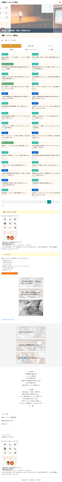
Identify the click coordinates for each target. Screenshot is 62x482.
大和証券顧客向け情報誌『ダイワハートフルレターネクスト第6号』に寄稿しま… (46, 146)
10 (40, 201)
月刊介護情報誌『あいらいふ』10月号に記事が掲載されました (46, 77)
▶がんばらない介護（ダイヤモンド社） (10, 215)
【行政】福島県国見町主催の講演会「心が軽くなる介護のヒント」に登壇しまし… (16, 174)
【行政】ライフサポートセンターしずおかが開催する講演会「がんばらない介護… (46, 107)
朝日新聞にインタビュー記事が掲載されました (13, 192)
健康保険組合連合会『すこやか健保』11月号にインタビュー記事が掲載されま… (46, 67)
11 (44, 201)
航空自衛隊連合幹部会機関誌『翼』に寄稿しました (15, 106)
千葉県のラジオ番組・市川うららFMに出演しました (45, 165)
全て (11, 46)
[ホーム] (2, 40)
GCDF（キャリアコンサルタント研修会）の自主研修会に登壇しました (46, 136)
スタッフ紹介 (5, 414)
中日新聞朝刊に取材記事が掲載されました (42, 183)
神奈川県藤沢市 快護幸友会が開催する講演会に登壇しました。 (46, 156)
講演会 (11, 49)
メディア (50, 46)
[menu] (59, 2)
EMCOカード (5, 424)
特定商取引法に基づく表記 (7, 437)
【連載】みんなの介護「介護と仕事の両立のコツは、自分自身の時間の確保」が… (16, 77)
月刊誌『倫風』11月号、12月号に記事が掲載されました (46, 57)
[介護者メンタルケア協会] (10, 2)
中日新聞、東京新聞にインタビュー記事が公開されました (16, 156)
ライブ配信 (50, 49)
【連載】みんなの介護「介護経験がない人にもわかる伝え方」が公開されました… (46, 174)
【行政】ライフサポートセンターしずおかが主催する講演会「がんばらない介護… (46, 193)
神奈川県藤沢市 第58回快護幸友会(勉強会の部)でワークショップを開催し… (16, 67)
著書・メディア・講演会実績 (9, 417)
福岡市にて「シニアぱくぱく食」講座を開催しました (15, 145)
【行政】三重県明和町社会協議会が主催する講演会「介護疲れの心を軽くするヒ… (46, 97)
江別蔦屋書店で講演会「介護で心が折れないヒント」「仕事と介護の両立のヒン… (15, 183)
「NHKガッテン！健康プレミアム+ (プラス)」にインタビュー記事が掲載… (15, 126)
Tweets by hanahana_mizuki (8, 319)
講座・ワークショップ (31, 49)
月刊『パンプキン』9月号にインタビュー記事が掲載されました (46, 87)
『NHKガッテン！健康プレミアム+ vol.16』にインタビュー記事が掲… (46, 126)
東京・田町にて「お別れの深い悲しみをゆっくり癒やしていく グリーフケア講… (16, 87)
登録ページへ (10, 273)
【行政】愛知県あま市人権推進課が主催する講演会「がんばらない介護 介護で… (16, 97)
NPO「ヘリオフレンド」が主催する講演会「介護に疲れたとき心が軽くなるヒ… (16, 136)
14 (57, 201)
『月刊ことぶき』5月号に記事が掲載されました (14, 165)
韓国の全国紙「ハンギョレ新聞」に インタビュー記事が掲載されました (16, 58)
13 (53, 201)
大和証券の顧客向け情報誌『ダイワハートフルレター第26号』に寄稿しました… (16, 116)
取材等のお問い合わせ (7, 420)
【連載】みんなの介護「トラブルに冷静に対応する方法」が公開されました (45, 116)
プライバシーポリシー (6, 435)
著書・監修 (31, 46)
